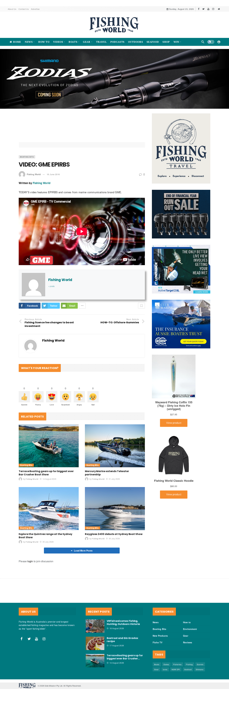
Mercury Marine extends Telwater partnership (107, 472)
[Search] (202, 41)
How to (187, 622)
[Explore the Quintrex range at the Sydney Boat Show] (49, 508)
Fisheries (177, 664)
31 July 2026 (114, 479)
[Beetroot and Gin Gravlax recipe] (95, 643)
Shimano (199, 669)
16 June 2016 (53, 174)
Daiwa (166, 664)
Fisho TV (157, 642)
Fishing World (34, 174)
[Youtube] (208, 9)
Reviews (187, 642)
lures (165, 669)
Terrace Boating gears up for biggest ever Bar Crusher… (125, 657)
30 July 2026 (48, 541)
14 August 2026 (49, 479)
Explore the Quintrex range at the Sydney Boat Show (45, 535)
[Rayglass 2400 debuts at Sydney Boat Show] (115, 508)
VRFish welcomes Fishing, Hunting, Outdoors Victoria (123, 622)
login (30, 561)
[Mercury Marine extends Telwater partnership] (115, 445)
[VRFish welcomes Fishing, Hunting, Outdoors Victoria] (95, 626)
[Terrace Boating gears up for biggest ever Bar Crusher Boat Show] (49, 445)
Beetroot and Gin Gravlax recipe (122, 639)
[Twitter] (203, 9)
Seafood (188, 669)
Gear (185, 635)
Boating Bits (27, 156)
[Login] (219, 41)
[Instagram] (213, 9)
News (156, 622)
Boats (156, 664)
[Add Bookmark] (141, 306)
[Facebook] (199, 9)
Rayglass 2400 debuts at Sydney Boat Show (114, 534)
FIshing (189, 664)
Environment (190, 629)
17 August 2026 (117, 645)
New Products (160, 635)
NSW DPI (176, 669)
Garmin (200, 664)
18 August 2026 (117, 628)
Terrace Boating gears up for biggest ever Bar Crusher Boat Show (46, 472)
